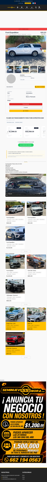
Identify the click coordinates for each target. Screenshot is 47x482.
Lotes (23, 397)
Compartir (26, 107)
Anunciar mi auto (28, 3)
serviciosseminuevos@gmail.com (27, 1)
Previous (6, 50)
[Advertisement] (23, 21)
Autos (23, 395)
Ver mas (25, 251)
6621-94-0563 (18, 1)
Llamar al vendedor (41, 86)
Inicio (23, 393)
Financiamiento (26, 104)
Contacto (26, 110)
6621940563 (5, 395)
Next (44, 50)
